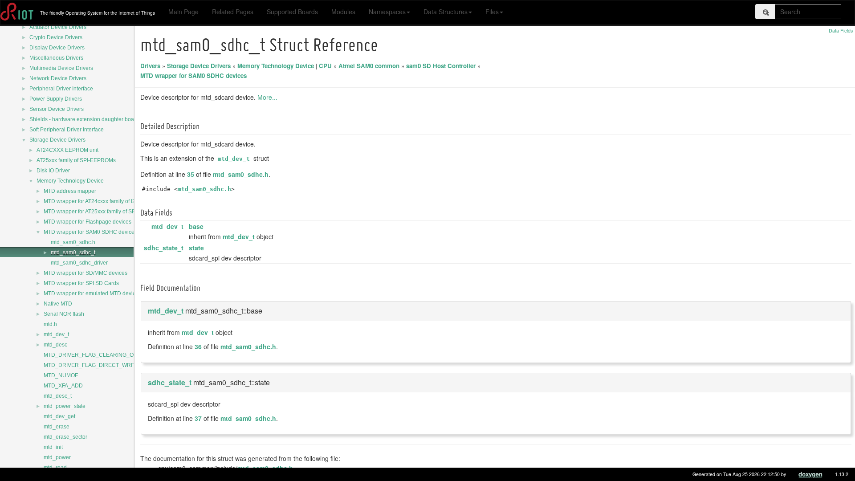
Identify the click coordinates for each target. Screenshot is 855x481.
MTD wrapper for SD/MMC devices (85, 273)
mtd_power (57, 457)
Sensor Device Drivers (56, 109)
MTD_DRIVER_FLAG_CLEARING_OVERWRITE (103, 355)
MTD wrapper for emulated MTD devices (92, 293)
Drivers (150, 65)
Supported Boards (292, 11)
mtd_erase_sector (65, 437)
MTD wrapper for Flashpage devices (87, 222)
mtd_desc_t (58, 396)
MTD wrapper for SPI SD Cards (81, 283)
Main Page (183, 11)
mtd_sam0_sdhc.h (73, 242)
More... (267, 97)
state (196, 247)
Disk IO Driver (53, 170)
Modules (343, 11)
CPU (325, 65)
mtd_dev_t (56, 334)
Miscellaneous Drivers (56, 58)
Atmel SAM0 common (368, 65)
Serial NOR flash (64, 314)
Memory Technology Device (70, 181)
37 (198, 418)
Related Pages (232, 11)
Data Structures (445, 11)
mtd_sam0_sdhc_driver (79, 263)
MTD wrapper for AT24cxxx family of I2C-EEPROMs (105, 201)
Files (492, 11)
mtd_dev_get (59, 416)
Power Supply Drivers (55, 99)
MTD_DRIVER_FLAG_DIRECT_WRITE (91, 365)
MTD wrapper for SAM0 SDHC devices (90, 232)
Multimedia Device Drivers (61, 68)
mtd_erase (56, 427)
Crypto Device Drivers (55, 37)
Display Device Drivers (57, 48)
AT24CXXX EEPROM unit (67, 150)
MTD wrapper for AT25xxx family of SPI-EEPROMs (104, 211)
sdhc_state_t (163, 247)
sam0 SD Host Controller (441, 65)
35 (190, 174)
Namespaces (387, 11)
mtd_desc (55, 345)
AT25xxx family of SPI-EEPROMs (76, 160)
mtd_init (53, 447)
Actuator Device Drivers (57, 27)
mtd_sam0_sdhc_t (73, 252)
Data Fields (841, 30)
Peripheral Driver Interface (61, 89)
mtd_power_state (65, 406)
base (196, 226)
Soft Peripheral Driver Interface (66, 129)
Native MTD (58, 304)
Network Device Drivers (57, 78)
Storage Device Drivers (57, 140)
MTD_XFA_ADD (63, 386)
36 (198, 346)
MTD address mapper (70, 191)
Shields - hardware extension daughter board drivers (93, 119)
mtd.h (50, 324)
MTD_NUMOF (61, 375)
